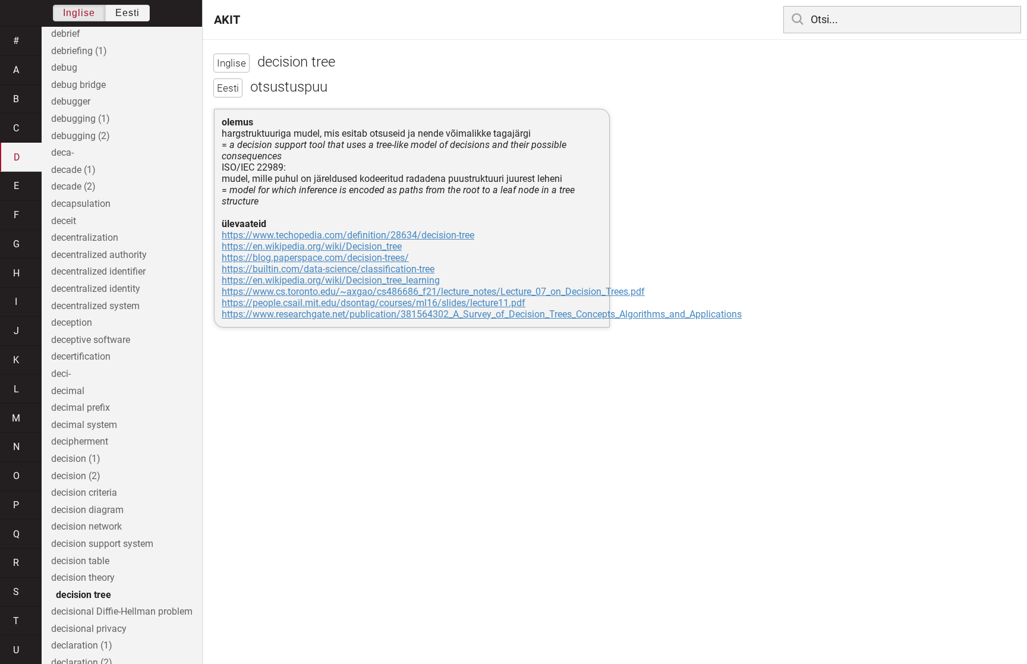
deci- (61, 373)
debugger (70, 101)
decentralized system (95, 305)
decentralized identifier (98, 271)
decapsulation (81, 203)
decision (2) (75, 476)
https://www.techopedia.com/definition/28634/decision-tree (348, 235)
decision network (86, 526)
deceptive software (90, 339)
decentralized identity (95, 288)
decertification (81, 356)
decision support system (102, 543)
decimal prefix (80, 407)
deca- (62, 152)
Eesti (127, 13)
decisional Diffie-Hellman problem (122, 611)
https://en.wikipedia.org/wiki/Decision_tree (312, 246)
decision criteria (84, 492)
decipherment (79, 441)
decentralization (84, 237)
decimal (67, 390)
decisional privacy (89, 628)
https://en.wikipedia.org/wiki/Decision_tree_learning (331, 280)
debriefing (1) (79, 50)
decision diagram (87, 509)
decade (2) (73, 186)
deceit (63, 220)
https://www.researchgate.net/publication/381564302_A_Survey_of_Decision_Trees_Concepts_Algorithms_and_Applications (482, 314)
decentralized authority (99, 254)
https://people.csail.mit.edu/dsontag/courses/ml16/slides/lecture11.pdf (373, 303)
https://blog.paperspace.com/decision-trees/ (315, 257)
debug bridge (78, 84)
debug (64, 67)
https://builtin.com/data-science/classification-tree (328, 269)
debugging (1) (80, 118)
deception (71, 322)
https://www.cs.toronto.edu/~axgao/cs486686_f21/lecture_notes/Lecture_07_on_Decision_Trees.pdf (433, 291)
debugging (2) (80, 135)
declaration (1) (81, 645)
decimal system (84, 424)
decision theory (83, 577)
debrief (65, 33)
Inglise (79, 13)
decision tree (83, 594)
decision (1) (75, 458)
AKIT (227, 19)
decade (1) (73, 169)
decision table (80, 561)
